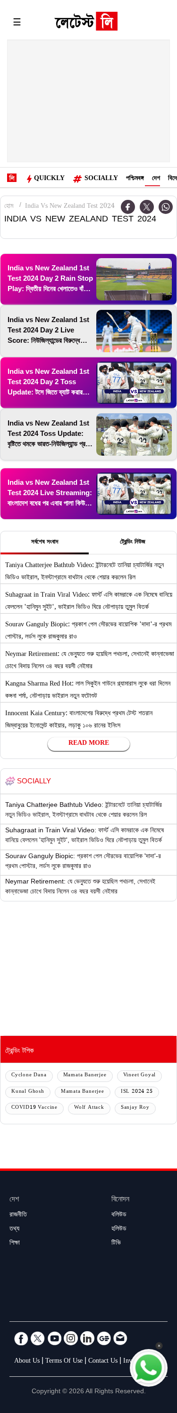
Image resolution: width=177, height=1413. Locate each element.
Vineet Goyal (139, 1076)
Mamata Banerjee (85, 1076)
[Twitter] (147, 207)
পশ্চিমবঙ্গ (135, 179)
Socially (101, 179)
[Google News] (104, 1338)
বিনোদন (120, 1200)
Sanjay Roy (135, 1108)
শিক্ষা (14, 1244)
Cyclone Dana (29, 1076)
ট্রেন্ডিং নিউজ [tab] (132, 542)
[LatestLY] (86, 23)
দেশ (156, 179)
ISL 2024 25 (137, 1092)
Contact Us (103, 1362)
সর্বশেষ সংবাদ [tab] (44, 542)
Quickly (49, 179)
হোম (8, 207)
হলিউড (118, 1229)
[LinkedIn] (87, 1338)
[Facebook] (21, 1338)
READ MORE (88, 744)
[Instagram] (71, 1338)
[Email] (120, 1338)
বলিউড (118, 1215)
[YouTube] (54, 1338)
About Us (27, 1362)
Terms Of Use (64, 1362)
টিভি (116, 1244)
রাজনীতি (18, 1215)
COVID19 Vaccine (34, 1108)
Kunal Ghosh (27, 1092)
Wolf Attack (89, 1108)
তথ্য (14, 1229)
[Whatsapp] (166, 207)
